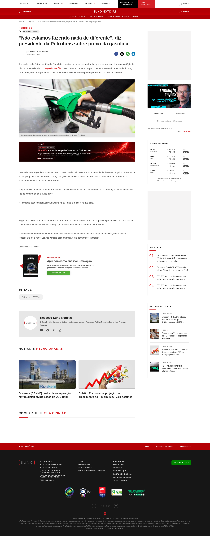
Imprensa (117, 468)
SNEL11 (92, 17)
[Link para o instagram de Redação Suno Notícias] (59, 330)
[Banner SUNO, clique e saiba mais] (77, 153)
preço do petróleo (53, 68)
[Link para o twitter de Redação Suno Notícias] (53, 330)
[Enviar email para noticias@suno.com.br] (41, 330)
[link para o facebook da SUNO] (94, 506)
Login (80, 461)
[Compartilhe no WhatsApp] (128, 54)
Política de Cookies (49, 468)
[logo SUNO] (24, 4)
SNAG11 (83, 17)
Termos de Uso (47, 480)
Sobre (147, 446)
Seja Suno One (85, 468)
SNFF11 (109, 17)
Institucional (46, 461)
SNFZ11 (74, 17)
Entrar (186, 4)
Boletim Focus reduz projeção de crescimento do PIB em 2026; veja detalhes (105, 395)
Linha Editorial (185, 446)
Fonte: (183, 131)
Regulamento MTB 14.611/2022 (91, 471)
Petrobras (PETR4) (30, 31)
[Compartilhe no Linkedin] (133, 54)
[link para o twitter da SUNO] (101, 506)
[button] (26, 12)
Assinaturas (84, 464)
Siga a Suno (118, 464)
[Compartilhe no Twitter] (122, 54)
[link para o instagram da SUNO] (108, 506)
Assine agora (181, 463)
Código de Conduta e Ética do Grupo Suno (50, 471)
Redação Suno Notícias (56, 317)
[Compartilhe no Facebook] (116, 54)
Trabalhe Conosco (122, 477)
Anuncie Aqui (119, 471)
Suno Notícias (26, 446)
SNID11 (100, 17)
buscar (186, 12)
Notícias (21, 22)
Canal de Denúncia (122, 474)
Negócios (31, 22)
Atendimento (119, 461)
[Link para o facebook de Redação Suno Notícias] (47, 330)
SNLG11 (135, 17)
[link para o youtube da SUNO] (116, 506)
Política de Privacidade (165, 446)
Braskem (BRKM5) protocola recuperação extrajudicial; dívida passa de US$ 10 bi (45, 395)
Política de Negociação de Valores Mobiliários (52, 476)
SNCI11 (126, 17)
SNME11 (118, 17)
